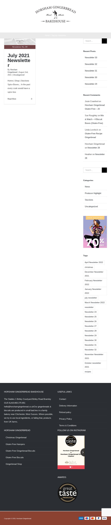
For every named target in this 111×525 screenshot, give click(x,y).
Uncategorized (18, 75)
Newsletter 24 (91, 312)
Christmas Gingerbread (16, 437)
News (87, 186)
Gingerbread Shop (14, 464)
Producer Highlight (93, 193)
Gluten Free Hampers (15, 444)
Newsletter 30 (91, 77)
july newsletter (91, 298)
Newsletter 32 (91, 64)
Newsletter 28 (94, 148)
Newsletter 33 (91, 57)
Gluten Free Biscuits (15, 457)
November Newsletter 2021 (94, 356)
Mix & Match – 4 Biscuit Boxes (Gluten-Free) (94, 119)
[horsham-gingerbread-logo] (55, 7)
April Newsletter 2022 (94, 262)
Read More (12, 99)
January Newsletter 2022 (93, 291)
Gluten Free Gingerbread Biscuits (20, 451)
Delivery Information (68, 405)
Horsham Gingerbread (23, 518)
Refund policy (65, 412)
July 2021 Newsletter (19, 60)
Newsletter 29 (91, 84)
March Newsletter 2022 (95, 303)
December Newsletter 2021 (94, 274)
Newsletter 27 (91, 326)
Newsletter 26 (91, 321)
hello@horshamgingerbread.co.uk (19, 406)
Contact (62, 399)
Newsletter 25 (91, 317)
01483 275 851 (18, 403)
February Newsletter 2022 (93, 282)
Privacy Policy (65, 419)
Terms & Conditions (67, 425)
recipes (88, 372)
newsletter (89, 307)
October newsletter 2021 (93, 365)
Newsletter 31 (91, 71)
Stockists (89, 200)
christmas (89, 267)
